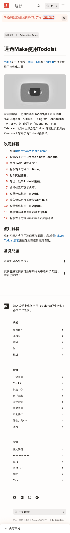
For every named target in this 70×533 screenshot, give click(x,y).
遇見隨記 (48, 17)
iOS (38, 61)
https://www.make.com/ (31, 151)
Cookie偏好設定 (39, 520)
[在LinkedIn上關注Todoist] (22, 498)
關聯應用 (10, 35)
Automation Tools (29, 35)
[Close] (64, 18)
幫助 (18, 6)
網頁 (30, 61)
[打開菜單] (63, 6)
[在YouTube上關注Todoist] (14, 498)
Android (48, 61)
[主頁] (6, 6)
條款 (27, 520)
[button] (35, 92)
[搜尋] (39, 6)
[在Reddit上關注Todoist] (37, 498)
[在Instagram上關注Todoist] (29, 498)
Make (7, 61)
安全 (15, 520)
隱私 (21, 520)
